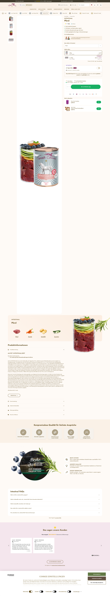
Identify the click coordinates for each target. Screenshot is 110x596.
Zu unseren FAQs (58, 517)
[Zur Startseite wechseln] (12, 5)
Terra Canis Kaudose (75, 101)
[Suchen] (79, 5)
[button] (66, 24)
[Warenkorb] (101, 5)
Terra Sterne (70, 81)
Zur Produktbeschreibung (69, 34)
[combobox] (85, 5)
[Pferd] (39, 165)
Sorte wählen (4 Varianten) (69, 43)
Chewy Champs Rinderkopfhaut (77, 108)
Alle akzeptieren (96, 574)
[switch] (41, 592)
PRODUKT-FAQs (13, 395)
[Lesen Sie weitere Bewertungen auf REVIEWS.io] (95, 555)
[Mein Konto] (94, 5)
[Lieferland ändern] (91, 5)
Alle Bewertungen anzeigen (55, 561)
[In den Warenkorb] (98, 102)
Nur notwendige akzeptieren (97, 582)
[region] (35, 165)
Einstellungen (76, 591)
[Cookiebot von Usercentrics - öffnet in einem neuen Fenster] (10, 575)
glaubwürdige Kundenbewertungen (58, 565)
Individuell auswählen (97, 578)
